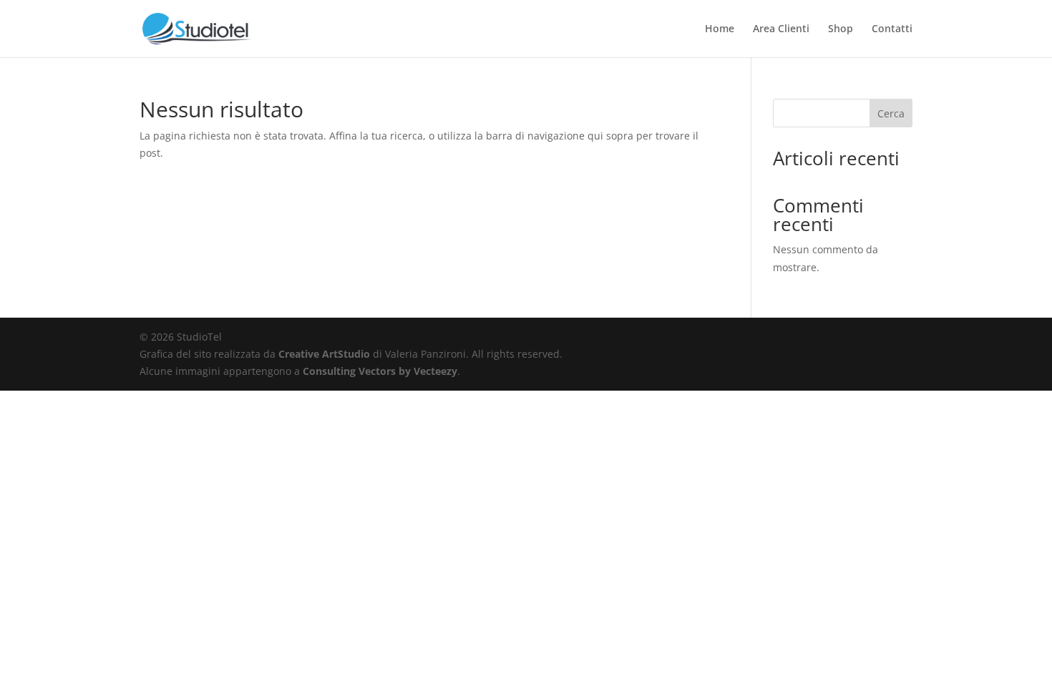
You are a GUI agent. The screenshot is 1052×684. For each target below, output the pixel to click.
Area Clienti (781, 29)
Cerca (891, 113)
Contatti (892, 29)
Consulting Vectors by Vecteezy (380, 371)
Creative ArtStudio (324, 354)
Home (719, 29)
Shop (840, 29)
